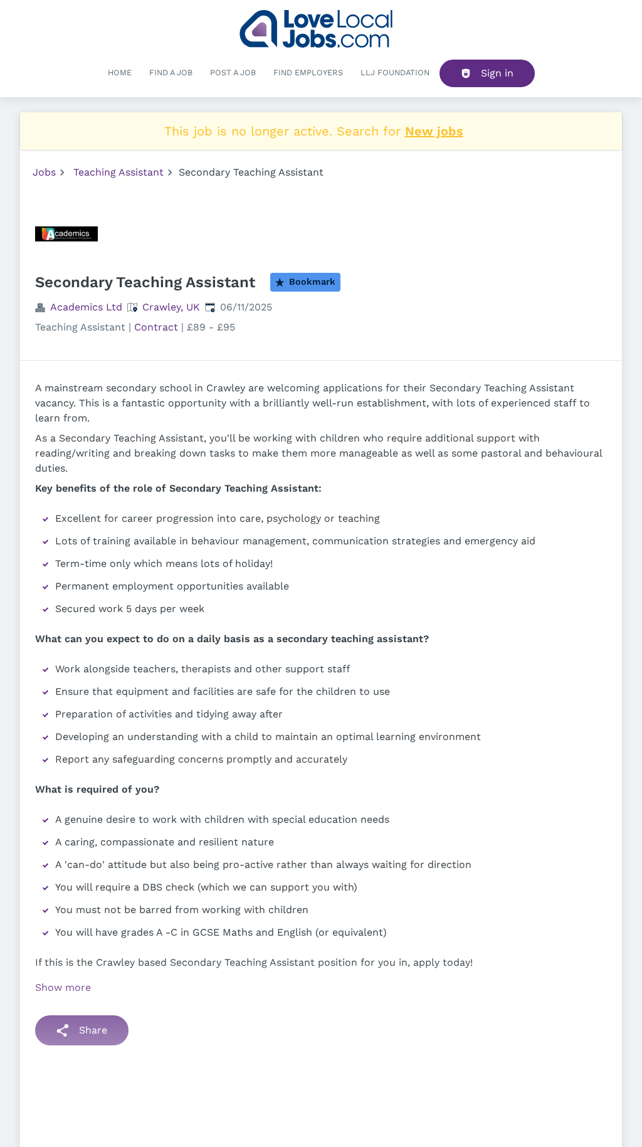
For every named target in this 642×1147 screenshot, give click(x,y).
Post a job (233, 72)
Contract (156, 327)
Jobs (44, 172)
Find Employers (308, 72)
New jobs (434, 131)
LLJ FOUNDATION (394, 72)
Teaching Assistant (118, 172)
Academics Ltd (86, 307)
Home (120, 72)
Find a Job (170, 72)
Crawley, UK (171, 307)
